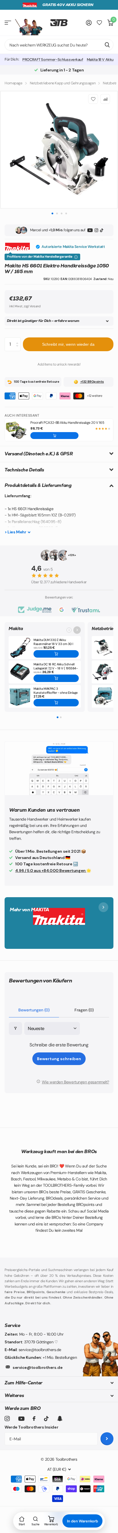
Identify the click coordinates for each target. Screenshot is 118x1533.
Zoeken (107, 44)
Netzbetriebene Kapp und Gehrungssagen (62, 83)
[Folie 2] (61, 717)
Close (59, 1383)
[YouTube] (90, 230)
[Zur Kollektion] (77, 630)
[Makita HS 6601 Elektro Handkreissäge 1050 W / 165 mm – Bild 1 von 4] (59, 150)
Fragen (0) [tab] (84, 1010)
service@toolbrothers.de (37, 1367)
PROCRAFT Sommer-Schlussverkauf (52, 59)
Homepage (13, 83)
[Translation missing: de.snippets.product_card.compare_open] (99, 22)
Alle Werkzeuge (8, 22)
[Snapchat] (59, 1418)
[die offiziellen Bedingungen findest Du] (76, 257)
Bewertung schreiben (59, 1058)
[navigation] (52, 213)
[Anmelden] (89, 23)
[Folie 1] (57, 717)
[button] (54, 435)
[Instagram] (96, 230)
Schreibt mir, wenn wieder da (68, 344)
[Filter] (15, 1028)
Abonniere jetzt (107, 1438)
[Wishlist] (93, 99)
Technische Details (24, 470)
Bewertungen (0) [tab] (34, 1010)
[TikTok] (101, 230)
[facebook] (34, 1418)
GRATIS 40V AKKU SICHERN (67, 4)
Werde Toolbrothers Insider (31, 1427)
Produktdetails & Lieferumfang (38, 485)
